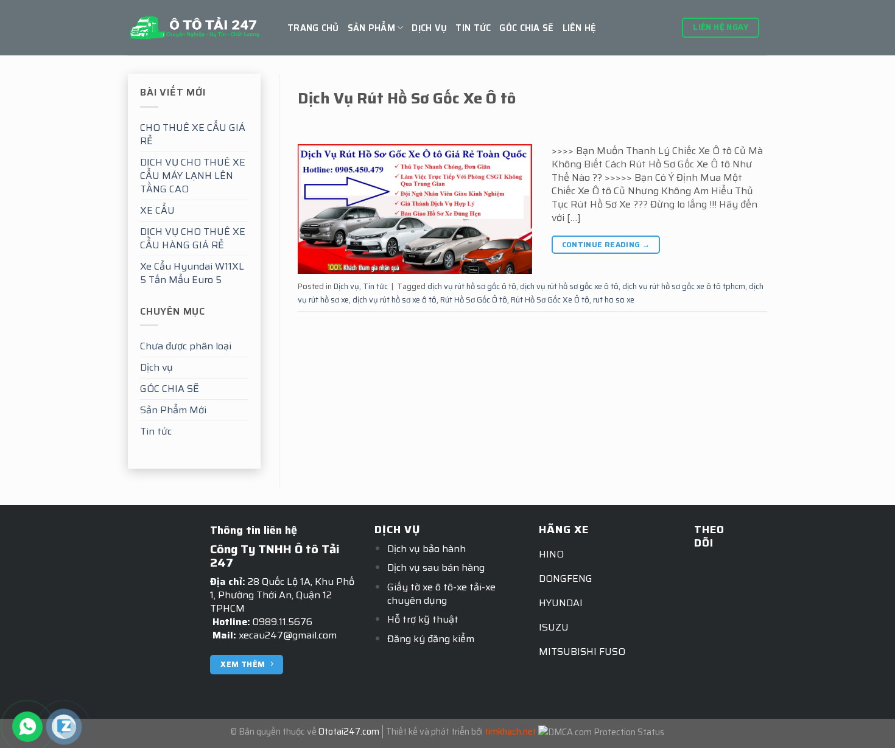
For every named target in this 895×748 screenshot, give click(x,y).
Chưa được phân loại (185, 346)
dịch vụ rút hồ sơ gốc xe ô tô (569, 286)
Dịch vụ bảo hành (426, 548)
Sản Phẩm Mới (173, 410)
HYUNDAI (561, 602)
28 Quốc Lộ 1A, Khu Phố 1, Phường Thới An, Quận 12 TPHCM (282, 595)
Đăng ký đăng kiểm (430, 638)
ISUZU (554, 627)
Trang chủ (313, 28)
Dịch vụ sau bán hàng (436, 567)
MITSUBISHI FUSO (582, 651)
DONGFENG (565, 578)
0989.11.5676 (282, 621)
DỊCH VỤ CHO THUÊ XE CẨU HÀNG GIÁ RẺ (192, 238)
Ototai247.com (348, 731)
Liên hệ (580, 28)
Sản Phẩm (371, 28)
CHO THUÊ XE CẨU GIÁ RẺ (192, 134)
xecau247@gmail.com (288, 635)
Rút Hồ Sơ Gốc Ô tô (473, 299)
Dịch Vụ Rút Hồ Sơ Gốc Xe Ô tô (407, 98)
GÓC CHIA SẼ (526, 28)
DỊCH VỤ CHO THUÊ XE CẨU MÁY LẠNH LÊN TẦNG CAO (192, 176)
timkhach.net (510, 731)
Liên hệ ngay (720, 27)
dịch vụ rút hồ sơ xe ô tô (395, 299)
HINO (551, 554)
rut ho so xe (613, 299)
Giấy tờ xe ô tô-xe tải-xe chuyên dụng (441, 593)
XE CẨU (157, 210)
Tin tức (473, 28)
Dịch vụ (429, 28)
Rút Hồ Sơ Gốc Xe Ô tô (550, 299)
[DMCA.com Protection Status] (601, 731)
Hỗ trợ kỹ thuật (422, 619)
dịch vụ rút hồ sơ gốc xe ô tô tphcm (683, 286)
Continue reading (606, 244)
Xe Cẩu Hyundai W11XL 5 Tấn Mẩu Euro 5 (192, 273)
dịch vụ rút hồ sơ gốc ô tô (471, 286)
